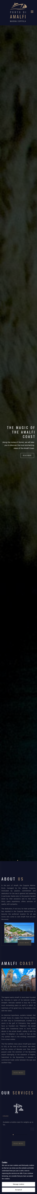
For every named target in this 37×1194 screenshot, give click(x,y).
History (18, 981)
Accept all (18, 1190)
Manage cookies (18, 1184)
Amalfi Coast (18, 985)
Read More (24, 943)
